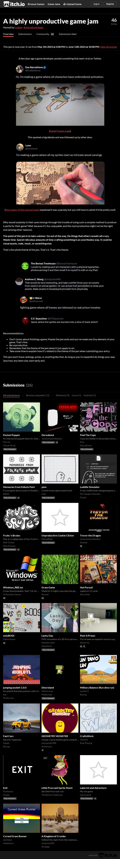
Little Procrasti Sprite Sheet (57, 787)
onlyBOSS (8, 635)
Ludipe (18, 27)
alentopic (7, 839)
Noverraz (84, 642)
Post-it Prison (87, 635)
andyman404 (48, 843)
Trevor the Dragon (90, 535)
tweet (53, 130)
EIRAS (6, 494)
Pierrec (6, 442)
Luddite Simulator (90, 486)
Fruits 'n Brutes (11, 535)
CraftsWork (87, 736)
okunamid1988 (49, 743)
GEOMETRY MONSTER (55, 736)
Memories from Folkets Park (19, 486)
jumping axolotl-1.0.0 (14, 687)
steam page (64, 130)
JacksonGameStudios (52, 438)
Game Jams (54, 3)
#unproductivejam (33, 27)
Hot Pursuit (86, 587)
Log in (96, 3)
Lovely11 (84, 691)
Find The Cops (88, 434)
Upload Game (74, 3)
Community (42, 33)
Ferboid (84, 739)
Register (110, 3)
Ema (82, 442)
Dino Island (48, 687)
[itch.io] (108, 854)
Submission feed (67, 33)
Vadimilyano (9, 639)
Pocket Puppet (11, 434)
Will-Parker (9, 542)
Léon (44, 494)
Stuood (45, 594)
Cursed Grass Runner (15, 836)
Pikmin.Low (47, 691)
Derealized (48, 434)
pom (44, 486)
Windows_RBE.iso (13, 587)
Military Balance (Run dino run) (97, 687)
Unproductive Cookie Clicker (58, 535)
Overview (8, 33)
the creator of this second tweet (22, 209)
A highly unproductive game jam (50, 21)
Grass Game (48, 587)
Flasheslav (8, 791)
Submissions (25, 33)
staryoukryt (85, 794)
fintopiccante (48, 642)
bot (4, 694)
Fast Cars (8, 736)
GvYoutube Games (12, 594)
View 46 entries (108, 46)
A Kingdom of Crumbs (54, 836)
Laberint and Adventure (93, 787)
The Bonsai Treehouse (52, 794)
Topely (6, 743)
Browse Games (36, 3)
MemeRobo (47, 539)
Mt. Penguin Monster (90, 494)
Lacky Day (47, 635)
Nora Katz (85, 594)
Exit (5, 787)
